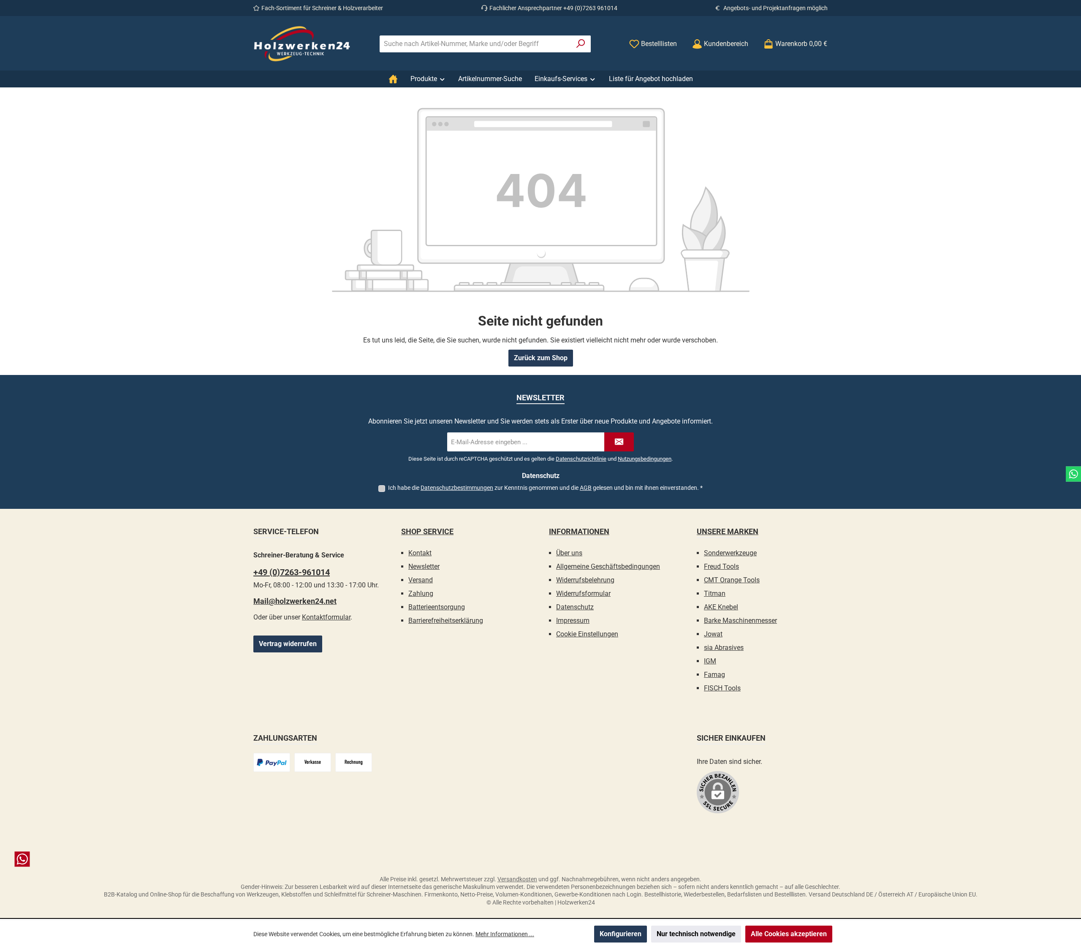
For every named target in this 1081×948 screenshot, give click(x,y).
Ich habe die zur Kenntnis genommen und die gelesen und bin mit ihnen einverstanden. (545, 487)
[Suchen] (581, 43)
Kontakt (420, 553)
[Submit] (619, 441)
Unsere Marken (727, 531)
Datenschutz (575, 607)
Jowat (713, 634)
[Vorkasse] (312, 762)
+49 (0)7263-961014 (291, 572)
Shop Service (427, 531)
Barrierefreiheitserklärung (445, 621)
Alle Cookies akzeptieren (789, 934)
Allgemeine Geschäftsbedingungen (608, 566)
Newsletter (424, 566)
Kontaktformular (326, 617)
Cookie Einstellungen (587, 634)
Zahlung (420, 593)
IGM (710, 661)
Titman (714, 593)
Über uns (569, 553)
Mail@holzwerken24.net (295, 601)
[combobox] (475, 43)
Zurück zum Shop (541, 358)
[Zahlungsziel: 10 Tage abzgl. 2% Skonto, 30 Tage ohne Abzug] (353, 762)
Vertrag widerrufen (288, 644)
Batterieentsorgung (436, 607)
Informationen (579, 531)
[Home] (393, 79)
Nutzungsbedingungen (644, 459)
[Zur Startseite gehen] (301, 43)
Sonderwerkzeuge (730, 553)
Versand (420, 580)
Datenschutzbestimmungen (457, 487)
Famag (714, 675)
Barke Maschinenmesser (740, 621)
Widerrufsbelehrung (585, 580)
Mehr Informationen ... (504, 934)
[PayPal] (271, 762)
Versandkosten (517, 879)
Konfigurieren (620, 934)
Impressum (572, 621)
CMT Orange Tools (732, 580)
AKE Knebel (721, 607)
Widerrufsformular (583, 593)
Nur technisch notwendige (696, 934)
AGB (586, 487)
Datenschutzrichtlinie (581, 459)
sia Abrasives (724, 648)
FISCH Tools (722, 688)
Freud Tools (721, 566)
